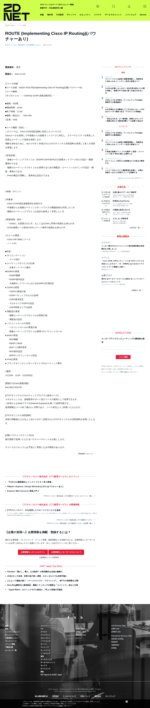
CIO (42, 629)
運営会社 (97, 696)
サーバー (44, 644)
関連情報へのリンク (85, 454)
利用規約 (55, 696)
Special (143, 15)
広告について (85, 696)
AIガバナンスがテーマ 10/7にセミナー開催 (57, 4)
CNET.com (115, 629)
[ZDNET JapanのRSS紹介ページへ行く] (81, 617)
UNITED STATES (117, 639)
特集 (42, 15)
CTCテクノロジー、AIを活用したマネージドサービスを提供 (34, 510)
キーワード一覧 (11, 650)
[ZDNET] (20, 10)
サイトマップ (110, 696)
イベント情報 (21, 25)
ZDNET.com (116, 632)
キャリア (44, 665)
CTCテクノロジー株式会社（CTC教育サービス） (23, 45)
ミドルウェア (45, 653)
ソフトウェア (130, 15)
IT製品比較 (9, 647)
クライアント (45, 635)
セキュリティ (85, 15)
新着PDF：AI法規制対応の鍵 (51, 8)
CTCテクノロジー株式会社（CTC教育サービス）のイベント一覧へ (68, 496)
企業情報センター (11, 638)
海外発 (50, 15)
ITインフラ (71, 15)
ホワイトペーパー (11, 635)
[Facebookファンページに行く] (68, 617)
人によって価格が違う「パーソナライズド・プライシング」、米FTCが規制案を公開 (42, 581)
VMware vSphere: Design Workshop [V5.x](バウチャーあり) (35, 487)
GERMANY (115, 645)
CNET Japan (124, 372)
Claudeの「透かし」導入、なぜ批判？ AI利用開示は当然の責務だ (35, 572)
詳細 (60, 706)
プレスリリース (11, 641)
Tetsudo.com (81, 635)
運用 (42, 656)
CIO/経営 (60, 15)
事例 (6, 629)
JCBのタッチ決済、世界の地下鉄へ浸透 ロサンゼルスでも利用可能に (37, 576)
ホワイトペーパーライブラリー (129, 178)
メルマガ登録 (123, 357)
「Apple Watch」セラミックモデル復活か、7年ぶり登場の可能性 (34, 590)
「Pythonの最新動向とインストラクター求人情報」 (30, 482)
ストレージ (45, 647)
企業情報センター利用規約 (49, 557)
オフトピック (45, 669)
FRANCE (114, 642)
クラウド (98, 15)
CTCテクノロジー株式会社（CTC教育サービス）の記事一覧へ (70, 523)
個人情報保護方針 (41, 696)
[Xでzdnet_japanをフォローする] (75, 617)
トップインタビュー (12, 632)
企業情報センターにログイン (33, 552)
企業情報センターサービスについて (66, 552)
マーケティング (46, 659)
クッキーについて (69, 696)
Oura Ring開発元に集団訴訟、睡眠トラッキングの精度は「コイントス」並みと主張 (42, 585)
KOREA (114, 648)
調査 (42, 672)
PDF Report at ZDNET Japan (51, 675)
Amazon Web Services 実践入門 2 (23, 491)
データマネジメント (113, 15)
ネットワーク (45, 650)
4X (77, 626)
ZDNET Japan (9, 25)
